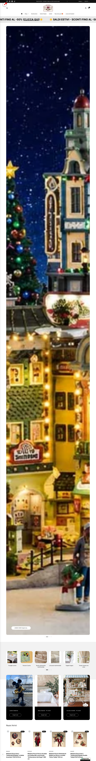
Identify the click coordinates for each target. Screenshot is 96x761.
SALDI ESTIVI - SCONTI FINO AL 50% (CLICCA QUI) (48, 1)
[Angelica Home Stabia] (48, 8)
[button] (7, 8)
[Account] (86, 8)
